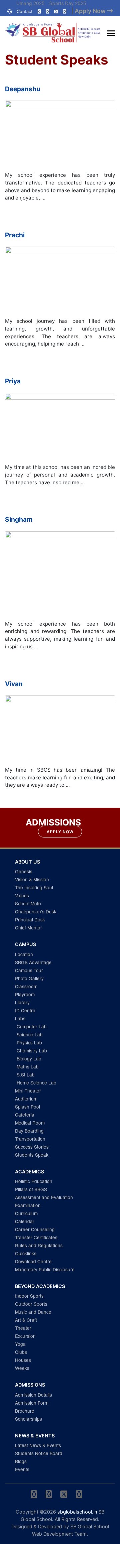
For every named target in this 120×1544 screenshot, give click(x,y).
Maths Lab (28, 1066)
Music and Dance (33, 1311)
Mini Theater (28, 1090)
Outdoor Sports (31, 1303)
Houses (23, 1360)
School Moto (28, 903)
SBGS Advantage (33, 962)
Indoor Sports (29, 1295)
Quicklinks (25, 1253)
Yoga (20, 1343)
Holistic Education (33, 1181)
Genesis (23, 871)
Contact (25, 11)
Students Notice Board (38, 1453)
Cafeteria (24, 1114)
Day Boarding (29, 1130)
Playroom (25, 994)
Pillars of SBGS (31, 1189)
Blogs (21, 1461)
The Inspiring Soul (34, 887)
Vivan (14, 684)
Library (22, 1002)
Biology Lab (29, 1058)
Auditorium (26, 1098)
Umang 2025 (30, 3)
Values (22, 895)
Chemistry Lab (32, 1050)
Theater (23, 1327)
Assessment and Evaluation (44, 1197)
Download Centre (33, 1261)
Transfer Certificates (36, 1237)
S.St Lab (26, 1074)
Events (22, 1469)
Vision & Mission (32, 879)
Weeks (22, 1368)
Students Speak (31, 1154)
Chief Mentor (28, 927)
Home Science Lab (36, 1082)
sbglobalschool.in (77, 1512)
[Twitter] (56, 11)
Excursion (25, 1335)
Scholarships (28, 1418)
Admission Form (31, 1402)
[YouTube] (64, 11)
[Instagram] (39, 11)
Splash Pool (27, 1106)
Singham (19, 519)
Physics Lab (29, 1042)
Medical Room (30, 1122)
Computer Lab (32, 1026)
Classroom (26, 986)
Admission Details (33, 1394)
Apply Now (60, 831)
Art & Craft (26, 1319)
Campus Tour (29, 970)
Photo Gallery (29, 978)
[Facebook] (47, 11)
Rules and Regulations (39, 1245)
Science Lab (30, 1034)
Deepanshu (22, 89)
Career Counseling (35, 1229)
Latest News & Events (38, 1445)
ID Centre (25, 1010)
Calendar (24, 1221)
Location (24, 954)
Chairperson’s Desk (35, 911)
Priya (13, 381)
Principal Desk (30, 919)
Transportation (30, 1138)
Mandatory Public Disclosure (45, 1269)
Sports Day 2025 (67, 3)
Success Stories (32, 1146)
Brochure (24, 1410)
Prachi (15, 235)
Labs (20, 1018)
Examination (28, 1205)
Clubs (21, 1351)
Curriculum (26, 1213)
